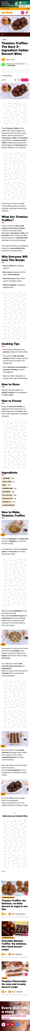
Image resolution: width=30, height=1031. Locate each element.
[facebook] (17, 1024)
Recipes (3, 871)
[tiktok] (3, 1024)
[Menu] (22, 12)
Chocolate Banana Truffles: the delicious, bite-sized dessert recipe (14, 945)
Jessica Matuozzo (7, 75)
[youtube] (12, 1024)
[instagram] (8, 1024)
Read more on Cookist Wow (15, 816)
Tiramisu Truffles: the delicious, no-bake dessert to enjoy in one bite (15, 905)
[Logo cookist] (7, 12)
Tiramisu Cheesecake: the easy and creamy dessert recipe (14, 984)
